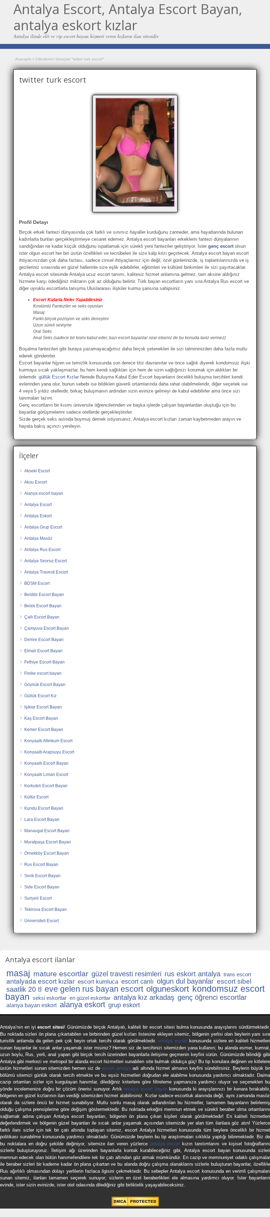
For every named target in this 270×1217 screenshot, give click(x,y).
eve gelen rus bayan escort (94, 988)
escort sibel (234, 981)
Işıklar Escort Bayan (43, 707)
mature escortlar (60, 974)
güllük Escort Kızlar (59, 377)
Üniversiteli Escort (41, 920)
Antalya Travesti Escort (46, 572)
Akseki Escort (37, 470)
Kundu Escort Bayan (43, 808)
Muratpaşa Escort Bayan (47, 842)
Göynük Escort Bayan (44, 684)
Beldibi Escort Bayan (44, 594)
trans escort (237, 974)
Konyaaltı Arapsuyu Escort (49, 752)
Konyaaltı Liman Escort (46, 774)
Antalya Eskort (38, 515)
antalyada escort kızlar (40, 981)
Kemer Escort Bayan (43, 729)
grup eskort (124, 1005)
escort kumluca (98, 981)
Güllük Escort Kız (40, 695)
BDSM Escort (37, 583)
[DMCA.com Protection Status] (135, 1205)
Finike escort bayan (43, 673)
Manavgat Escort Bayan (47, 830)
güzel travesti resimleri (126, 974)
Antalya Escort (38, 504)
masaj (18, 973)
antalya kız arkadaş (144, 997)
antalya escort (172, 1040)
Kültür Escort (36, 797)
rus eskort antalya (192, 974)
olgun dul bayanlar (185, 981)
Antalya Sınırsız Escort (45, 560)
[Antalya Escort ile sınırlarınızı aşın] (135, 152)
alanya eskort (82, 1004)
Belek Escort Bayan (43, 605)
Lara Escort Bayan (41, 819)
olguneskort (167, 988)
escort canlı (137, 981)
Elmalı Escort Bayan (43, 650)
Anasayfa (23, 59)
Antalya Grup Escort (43, 527)
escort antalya (116, 1068)
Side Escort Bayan (41, 887)
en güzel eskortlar (90, 998)
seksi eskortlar (49, 998)
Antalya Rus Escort (42, 549)
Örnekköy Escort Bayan (46, 853)
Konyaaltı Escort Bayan (46, 763)
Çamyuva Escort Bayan (46, 628)
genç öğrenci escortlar (212, 997)
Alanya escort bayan (43, 493)
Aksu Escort (35, 482)
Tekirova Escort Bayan (45, 909)
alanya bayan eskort (31, 1005)
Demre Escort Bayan (44, 639)
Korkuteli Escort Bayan (46, 785)
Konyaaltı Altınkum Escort (48, 740)
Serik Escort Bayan (42, 875)
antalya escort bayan (145, 1089)
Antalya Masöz (38, 538)
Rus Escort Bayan (41, 864)
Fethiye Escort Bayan (44, 662)
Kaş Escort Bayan (41, 718)
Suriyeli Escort (38, 898)
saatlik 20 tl (23, 989)
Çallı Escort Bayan (41, 617)
